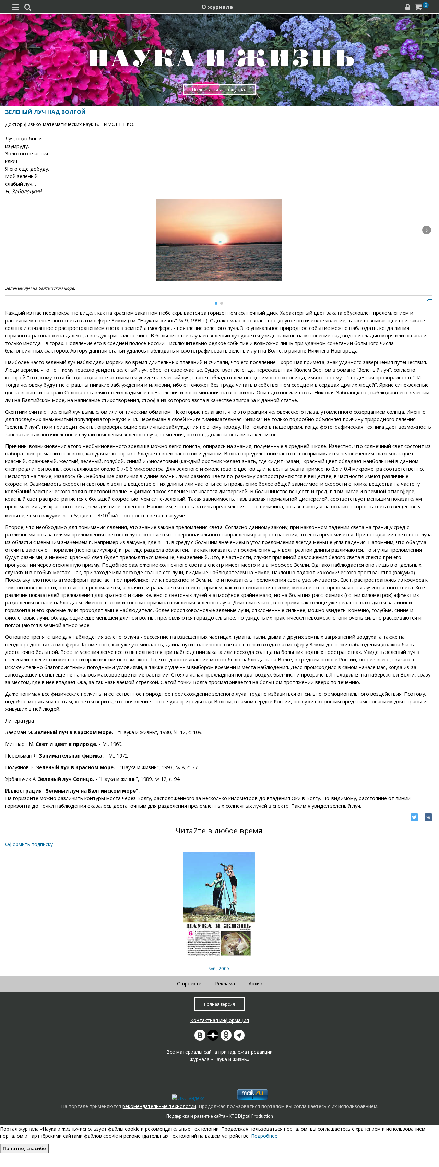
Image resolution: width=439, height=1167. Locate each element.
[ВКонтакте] (428, 817)
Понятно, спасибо (24, 1148)
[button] (426, 229)
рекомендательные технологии (159, 1106)
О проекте (189, 983)
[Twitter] (414, 817)
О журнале (217, 7)
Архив (255, 983)
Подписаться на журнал (220, 89)
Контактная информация (219, 1020)
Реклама (225, 983)
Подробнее (264, 1136)
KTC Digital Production (251, 1116)
